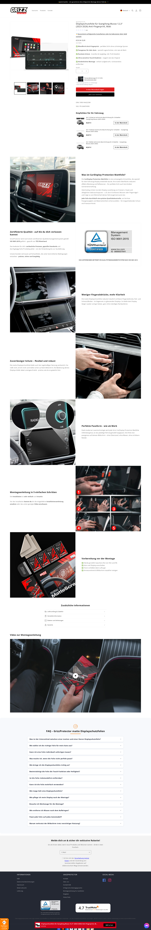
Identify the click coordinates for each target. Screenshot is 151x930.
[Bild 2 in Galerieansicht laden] (33, 88)
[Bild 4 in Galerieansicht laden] (58, 88)
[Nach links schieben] (12, 88)
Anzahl (78, 67)
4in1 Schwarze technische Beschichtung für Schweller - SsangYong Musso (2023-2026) (103, 118)
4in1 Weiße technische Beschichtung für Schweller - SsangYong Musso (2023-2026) (106, 143)
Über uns (66, 882)
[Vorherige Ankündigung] (36, 2)
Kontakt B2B (67, 885)
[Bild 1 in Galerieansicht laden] (20, 88)
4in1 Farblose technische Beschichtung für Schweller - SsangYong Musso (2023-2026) (107, 130)
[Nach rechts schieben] (67, 88)
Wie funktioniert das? (90, 80)
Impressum (20, 885)
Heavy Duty (66, 897)
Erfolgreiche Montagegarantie (72, 888)
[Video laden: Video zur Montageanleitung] (75, 676)
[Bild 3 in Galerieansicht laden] (46, 88)
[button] (132, 10)
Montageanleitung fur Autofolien (73, 891)
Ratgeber (66, 894)
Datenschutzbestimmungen (25, 882)
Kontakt (65, 878)
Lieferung (20, 891)
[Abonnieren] (89, 852)
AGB (18, 878)
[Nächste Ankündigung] (114, 2)
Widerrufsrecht (22, 888)
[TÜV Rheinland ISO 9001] (50, 905)
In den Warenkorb (121, 123)
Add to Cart (109, 925)
